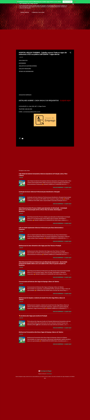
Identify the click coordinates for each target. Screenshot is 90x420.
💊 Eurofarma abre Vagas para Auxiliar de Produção (33, 316)
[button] (70, 53)
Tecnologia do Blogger (46, 371)
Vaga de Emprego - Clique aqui (62, 187)
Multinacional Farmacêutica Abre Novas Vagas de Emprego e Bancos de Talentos (41, 332)
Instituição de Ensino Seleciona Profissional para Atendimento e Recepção (39, 191)
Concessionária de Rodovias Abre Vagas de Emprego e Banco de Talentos (39, 281)
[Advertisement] (32, 20)
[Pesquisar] (73, 4)
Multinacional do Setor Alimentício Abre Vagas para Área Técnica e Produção (40, 245)
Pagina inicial (25, 12)
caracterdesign (49, 373)
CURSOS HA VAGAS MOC (38, 12)
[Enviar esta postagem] (22, 139)
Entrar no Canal (67, 1)
